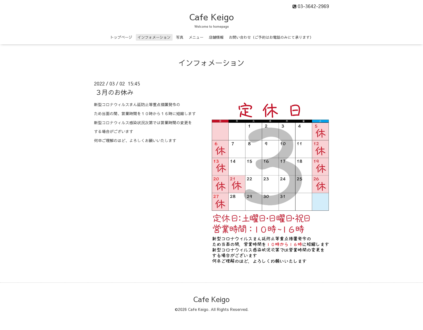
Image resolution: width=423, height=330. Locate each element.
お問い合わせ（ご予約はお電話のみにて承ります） (271, 37)
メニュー (196, 37)
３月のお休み (114, 92)
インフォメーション (154, 37)
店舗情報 (216, 37)
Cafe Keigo (211, 17)
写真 (179, 37)
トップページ (121, 37)
